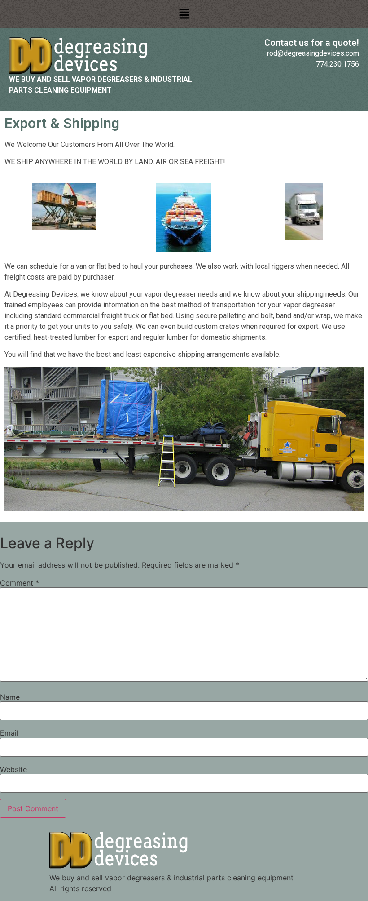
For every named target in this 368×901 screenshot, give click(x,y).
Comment (19, 582)
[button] (184, 14)
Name (10, 697)
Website (13, 769)
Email (9, 733)
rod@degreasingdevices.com (313, 53)
